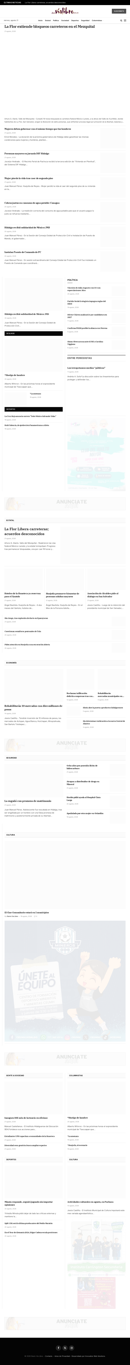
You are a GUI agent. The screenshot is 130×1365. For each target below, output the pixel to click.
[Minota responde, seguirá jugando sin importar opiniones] (34, 1182)
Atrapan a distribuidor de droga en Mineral (83, 782)
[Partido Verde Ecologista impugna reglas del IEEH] (119, 304)
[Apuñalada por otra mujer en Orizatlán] (118, 818)
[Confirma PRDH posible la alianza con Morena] (119, 331)
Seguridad (85, 20)
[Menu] (125, 20)
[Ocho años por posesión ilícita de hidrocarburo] (118, 770)
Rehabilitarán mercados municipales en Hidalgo (110, 695)
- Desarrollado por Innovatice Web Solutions (87, 1356)
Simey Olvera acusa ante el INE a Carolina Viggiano (85, 342)
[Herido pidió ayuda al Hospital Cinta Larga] (118, 802)
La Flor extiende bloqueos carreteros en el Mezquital (49, 26)
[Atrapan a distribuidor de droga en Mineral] (118, 786)
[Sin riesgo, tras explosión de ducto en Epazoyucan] (119, 621)
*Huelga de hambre (15, 375)
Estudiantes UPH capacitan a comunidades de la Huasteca (29, 1136)
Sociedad (65, 20)
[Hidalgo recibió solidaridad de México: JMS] (113, 237)
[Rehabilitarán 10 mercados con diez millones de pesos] (33, 685)
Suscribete (119, 11)
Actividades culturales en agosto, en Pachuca (90, 1202)
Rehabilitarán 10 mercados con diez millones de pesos (33, 707)
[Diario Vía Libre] (65, 11)
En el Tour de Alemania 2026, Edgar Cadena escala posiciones (31, 1232)
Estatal (48, 20)
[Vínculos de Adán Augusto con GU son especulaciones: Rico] (119, 291)
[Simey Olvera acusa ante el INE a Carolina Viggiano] (119, 345)
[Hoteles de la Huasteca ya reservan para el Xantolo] (23, 579)
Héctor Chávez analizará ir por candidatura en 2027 (87, 315)
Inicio (40, 20)
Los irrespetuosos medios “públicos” (86, 368)
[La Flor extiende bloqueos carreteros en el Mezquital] (65, 74)
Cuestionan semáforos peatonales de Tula (23, 631)
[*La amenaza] (16, 399)
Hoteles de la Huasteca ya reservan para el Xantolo (22, 595)
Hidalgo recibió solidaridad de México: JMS (27, 227)
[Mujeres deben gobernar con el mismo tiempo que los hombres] (113, 138)
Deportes (75, 20)
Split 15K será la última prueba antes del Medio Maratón (29, 1223)
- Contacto (48, 1356)
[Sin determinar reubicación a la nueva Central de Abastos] (74, 724)
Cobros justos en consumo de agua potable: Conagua (31, 202)
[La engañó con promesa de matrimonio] (33, 780)
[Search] (121, 20)
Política (56, 20)
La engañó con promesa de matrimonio (27, 801)
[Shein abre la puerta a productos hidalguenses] (74, 711)
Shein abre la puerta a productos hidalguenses (103, 707)
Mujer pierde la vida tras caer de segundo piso (28, 178)
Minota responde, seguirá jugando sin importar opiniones (29, 1203)
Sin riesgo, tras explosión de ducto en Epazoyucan (26, 618)
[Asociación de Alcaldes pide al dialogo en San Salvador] (106, 579)
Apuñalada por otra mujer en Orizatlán (85, 813)
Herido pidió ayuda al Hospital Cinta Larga (84, 798)
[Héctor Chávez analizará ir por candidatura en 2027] (119, 318)
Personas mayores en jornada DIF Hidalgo (27, 153)
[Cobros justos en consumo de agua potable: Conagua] (113, 212)
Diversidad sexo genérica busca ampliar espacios (25, 1145)
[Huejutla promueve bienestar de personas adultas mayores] (65, 579)
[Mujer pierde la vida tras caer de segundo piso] (113, 187)
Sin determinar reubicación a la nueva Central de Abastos (104, 722)
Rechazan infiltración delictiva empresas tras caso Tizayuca (80, 695)
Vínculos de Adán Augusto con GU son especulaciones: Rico (84, 289)
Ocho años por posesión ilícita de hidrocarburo (82, 767)
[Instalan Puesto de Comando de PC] (113, 261)
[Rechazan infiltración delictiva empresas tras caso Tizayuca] (80, 679)
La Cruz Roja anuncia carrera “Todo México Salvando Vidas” (30, 416)
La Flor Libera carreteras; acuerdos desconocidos (45, 3)
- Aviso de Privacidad (61, 1356)
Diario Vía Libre (12, 916)
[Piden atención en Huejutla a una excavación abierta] (119, 648)
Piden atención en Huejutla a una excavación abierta (27, 644)
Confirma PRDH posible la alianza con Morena (87, 328)
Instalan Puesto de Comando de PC (22, 252)
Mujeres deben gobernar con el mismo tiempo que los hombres (38, 128)
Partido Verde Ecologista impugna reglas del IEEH (86, 302)
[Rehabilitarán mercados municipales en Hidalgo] (112, 679)
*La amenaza (35, 393)
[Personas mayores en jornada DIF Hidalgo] (113, 163)
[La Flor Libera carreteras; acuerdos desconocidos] (93, 545)
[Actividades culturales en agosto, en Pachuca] (96, 1182)
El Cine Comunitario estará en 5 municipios (27, 912)
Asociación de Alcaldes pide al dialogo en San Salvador (102, 595)
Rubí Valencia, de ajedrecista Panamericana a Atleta (27, 425)
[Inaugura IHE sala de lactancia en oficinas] (33, 1098)
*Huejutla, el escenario (77, 1145)
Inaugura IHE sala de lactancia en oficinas (25, 1117)
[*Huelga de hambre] (34, 355)
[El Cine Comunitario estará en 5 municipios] (65, 875)
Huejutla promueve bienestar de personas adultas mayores (62, 595)
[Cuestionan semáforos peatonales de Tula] (119, 635)
